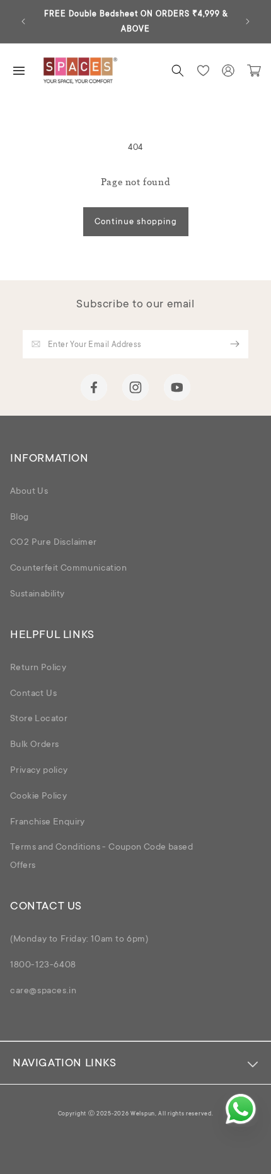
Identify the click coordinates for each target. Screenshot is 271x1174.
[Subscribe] (234, 344)
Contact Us (33, 694)
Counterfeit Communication (68, 569)
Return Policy (38, 668)
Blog (19, 518)
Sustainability (37, 595)
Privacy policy (39, 771)
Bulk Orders (34, 745)
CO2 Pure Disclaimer (53, 543)
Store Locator (38, 719)
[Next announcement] (248, 21)
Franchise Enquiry (47, 823)
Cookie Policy (38, 797)
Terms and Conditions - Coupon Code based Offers (101, 857)
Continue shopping (136, 222)
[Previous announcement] (23, 21)
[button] (177, 70)
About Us (29, 492)
